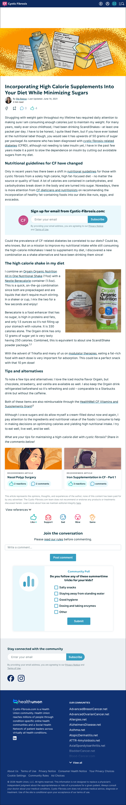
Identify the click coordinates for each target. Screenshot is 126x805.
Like (32, 518)
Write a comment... (20, 547)
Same (90, 518)
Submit (79, 621)
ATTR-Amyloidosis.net (84, 740)
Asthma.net (77, 730)
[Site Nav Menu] (121, 3)
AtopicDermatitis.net (83, 735)
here (78, 503)
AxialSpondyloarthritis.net (87, 745)
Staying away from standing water (81, 593)
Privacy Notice (96, 226)
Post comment (63, 557)
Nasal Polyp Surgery (21, 477)
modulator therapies (83, 353)
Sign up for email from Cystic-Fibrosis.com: (68, 211)
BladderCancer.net (82, 751)
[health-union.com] (27, 702)
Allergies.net (78, 719)
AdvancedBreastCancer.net (88, 709)
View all (77, 762)
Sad (61, 518)
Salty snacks (67, 587)
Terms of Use (41, 229)
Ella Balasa (21, 98)
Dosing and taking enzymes (77, 605)
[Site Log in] (107, 3)
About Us (12, 771)
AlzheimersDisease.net (85, 724)
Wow (76, 518)
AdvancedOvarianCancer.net (89, 714)
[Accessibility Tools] (100, 3)
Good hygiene (68, 599)
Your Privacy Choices (101, 771)
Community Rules (38, 775)
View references (17, 510)
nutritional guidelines (81, 171)
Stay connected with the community (35, 649)
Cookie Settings (16, 775)
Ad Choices (58, 775)
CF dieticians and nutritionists (57, 190)
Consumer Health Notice (72, 771)
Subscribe (97, 219)
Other (63, 612)
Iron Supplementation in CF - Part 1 (91, 477)
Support (47, 518)
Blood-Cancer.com (82, 756)
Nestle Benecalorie (18, 281)
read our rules (53, 539)
